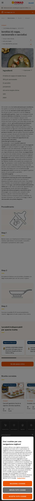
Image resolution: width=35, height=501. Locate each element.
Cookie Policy (21, 478)
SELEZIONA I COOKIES (17, 484)
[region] (17, 468)
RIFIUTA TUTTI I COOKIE (17, 490)
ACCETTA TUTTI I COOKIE (17, 496)
